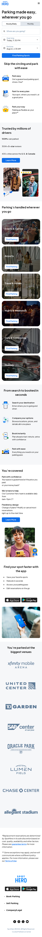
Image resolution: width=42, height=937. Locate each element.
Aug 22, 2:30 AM (14, 49)
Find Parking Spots (21, 55)
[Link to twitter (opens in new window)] (23, 922)
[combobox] (21, 31)
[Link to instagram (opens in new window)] (19, 922)
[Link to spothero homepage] (21, 879)
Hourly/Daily (11, 24)
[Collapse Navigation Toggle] (38, 3)
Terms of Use (10, 861)
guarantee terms (19, 844)
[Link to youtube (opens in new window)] (27, 922)
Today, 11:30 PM (13, 40)
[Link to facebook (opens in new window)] (14, 922)
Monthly (30, 24)
